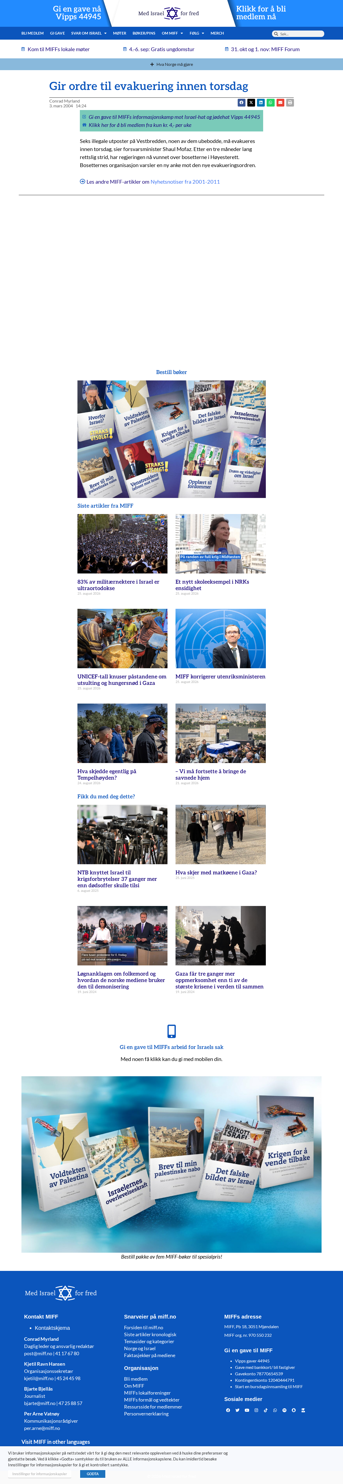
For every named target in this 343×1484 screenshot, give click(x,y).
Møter (119, 33)
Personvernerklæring (146, 1414)
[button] (251, 103)
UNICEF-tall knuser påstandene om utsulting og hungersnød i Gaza (121, 680)
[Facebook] (228, 1410)
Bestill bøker (171, 372)
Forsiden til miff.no (143, 1327)
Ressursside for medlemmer (153, 1407)
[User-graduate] (303, 1410)
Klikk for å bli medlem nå (261, 13)
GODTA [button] (93, 1474)
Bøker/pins (144, 33)
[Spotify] (285, 1410)
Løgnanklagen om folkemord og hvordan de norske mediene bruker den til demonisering (121, 980)
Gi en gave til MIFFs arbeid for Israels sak (171, 1047)
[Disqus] (171, 271)
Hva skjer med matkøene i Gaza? (216, 873)
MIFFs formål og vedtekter (152, 1400)
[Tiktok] (266, 1410)
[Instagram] (256, 1410)
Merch (217, 33)
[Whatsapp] (275, 1410)
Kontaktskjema (52, 1328)
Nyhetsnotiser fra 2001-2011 (185, 181)
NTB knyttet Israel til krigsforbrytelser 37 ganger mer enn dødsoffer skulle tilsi (117, 879)
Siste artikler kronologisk (150, 1334)
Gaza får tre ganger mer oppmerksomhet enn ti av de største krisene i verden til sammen (220, 980)
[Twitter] (238, 1410)
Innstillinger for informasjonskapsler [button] (39, 1474)
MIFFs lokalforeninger (147, 1393)
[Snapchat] (294, 1410)
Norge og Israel (140, 1348)
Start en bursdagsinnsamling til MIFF (269, 1386)
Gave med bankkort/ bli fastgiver (265, 1367)
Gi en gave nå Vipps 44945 (77, 13)
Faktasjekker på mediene (149, 1355)
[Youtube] (247, 1410)
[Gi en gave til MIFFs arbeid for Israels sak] (171, 1031)
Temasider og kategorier (149, 1341)
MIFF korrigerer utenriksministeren (221, 677)
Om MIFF (134, 1386)
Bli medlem (32, 33)
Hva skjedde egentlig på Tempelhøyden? (106, 774)
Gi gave (57, 33)
